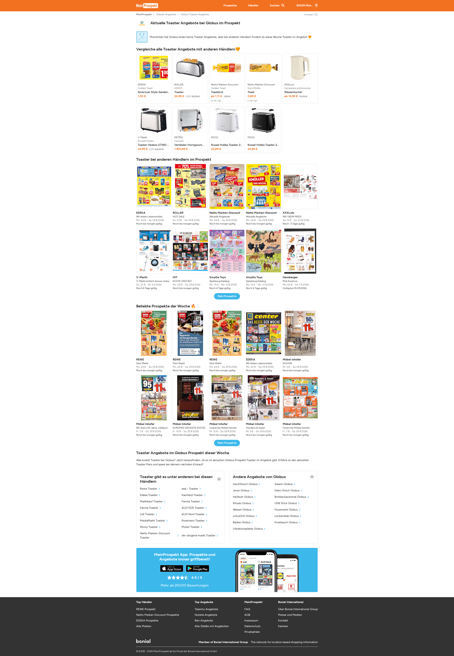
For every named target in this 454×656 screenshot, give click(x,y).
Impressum (251, 620)
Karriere (283, 626)
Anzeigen (309, 14)
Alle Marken (143, 626)
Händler (253, 5)
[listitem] (153, 79)
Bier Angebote (204, 620)
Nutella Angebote (206, 614)
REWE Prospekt (146, 609)
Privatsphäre (252, 631)
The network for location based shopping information (284, 642)
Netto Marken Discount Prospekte (157, 614)
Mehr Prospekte (227, 296)
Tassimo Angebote (206, 609)
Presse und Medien (290, 614)
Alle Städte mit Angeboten (212, 626)
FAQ (247, 609)
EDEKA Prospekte (147, 620)
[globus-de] (142, 23)
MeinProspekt (144, 14)
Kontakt (283, 620)
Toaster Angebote (166, 14)
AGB (247, 614)
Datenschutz (252, 626)
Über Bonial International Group (298, 609)
